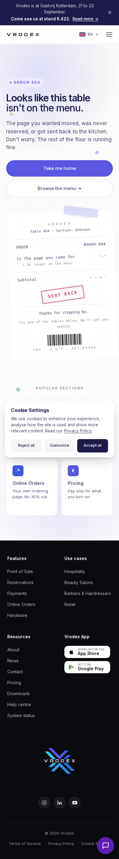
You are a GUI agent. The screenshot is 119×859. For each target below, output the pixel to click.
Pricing (14, 682)
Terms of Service (25, 843)
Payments (17, 593)
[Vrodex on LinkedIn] (59, 802)
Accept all (93, 445)
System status (21, 715)
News (13, 660)
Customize (59, 445)
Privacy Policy (61, 843)
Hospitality (74, 571)
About (13, 649)
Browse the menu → (59, 188)
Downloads (18, 693)
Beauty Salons (78, 582)
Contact (15, 671)
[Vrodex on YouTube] (75, 802)
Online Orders (21, 604)
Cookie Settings (95, 843)
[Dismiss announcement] (110, 12)
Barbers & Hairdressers (87, 593)
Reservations (20, 582)
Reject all (26, 445)
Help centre (19, 704)
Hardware (17, 615)
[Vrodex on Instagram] (44, 802)
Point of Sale (20, 571)
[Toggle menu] (109, 34)
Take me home (59, 168)
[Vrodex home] (59, 761)
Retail (69, 604)
